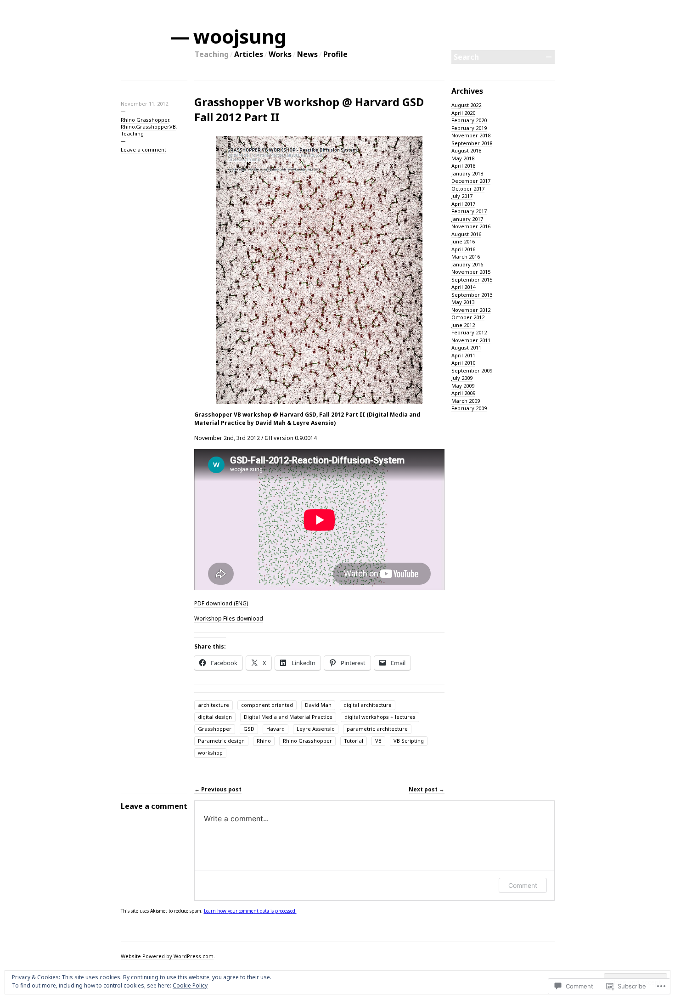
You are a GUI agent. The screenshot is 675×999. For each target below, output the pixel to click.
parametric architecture (377, 728)
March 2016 (465, 256)
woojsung (240, 36)
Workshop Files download (228, 618)
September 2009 (471, 370)
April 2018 (463, 165)
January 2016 (467, 264)
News (307, 54)
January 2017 (467, 218)
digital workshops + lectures (380, 716)
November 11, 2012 (144, 103)
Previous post (218, 789)
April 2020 (463, 112)
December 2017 (470, 180)
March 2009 (465, 400)
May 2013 (462, 302)
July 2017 (461, 195)
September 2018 (471, 143)
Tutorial (353, 740)
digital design (215, 716)
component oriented (267, 704)
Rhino (264, 740)
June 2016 (463, 241)
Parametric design (221, 740)
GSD (248, 728)
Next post (426, 789)
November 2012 (470, 309)
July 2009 (461, 377)
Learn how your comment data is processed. (250, 911)
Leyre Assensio (316, 728)
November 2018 (470, 135)
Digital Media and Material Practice (288, 716)
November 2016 (470, 226)
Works (280, 54)
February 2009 (469, 408)
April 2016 (463, 249)
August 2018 (466, 150)
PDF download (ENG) (221, 603)
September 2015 (471, 279)
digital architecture (367, 704)
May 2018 (462, 158)
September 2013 (471, 294)
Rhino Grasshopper (145, 119)
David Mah (318, 704)
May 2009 (462, 385)
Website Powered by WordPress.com (167, 956)
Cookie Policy (190, 985)
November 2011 (470, 340)
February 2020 (469, 120)
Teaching (212, 54)
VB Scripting (409, 740)
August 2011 (466, 347)
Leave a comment (143, 149)
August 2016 (466, 234)
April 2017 (463, 203)
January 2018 (467, 173)
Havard (275, 728)
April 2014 (463, 286)
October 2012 (467, 317)
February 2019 (469, 127)
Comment (522, 885)
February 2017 (469, 211)
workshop (210, 752)
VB (378, 740)
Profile (335, 54)
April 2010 (463, 362)
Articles (248, 54)
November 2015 (470, 271)
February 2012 (469, 332)
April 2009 (463, 392)
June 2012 (463, 325)
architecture (213, 704)
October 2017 (467, 188)
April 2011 (463, 355)
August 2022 (466, 105)
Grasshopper (214, 728)
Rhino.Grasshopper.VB (148, 126)
